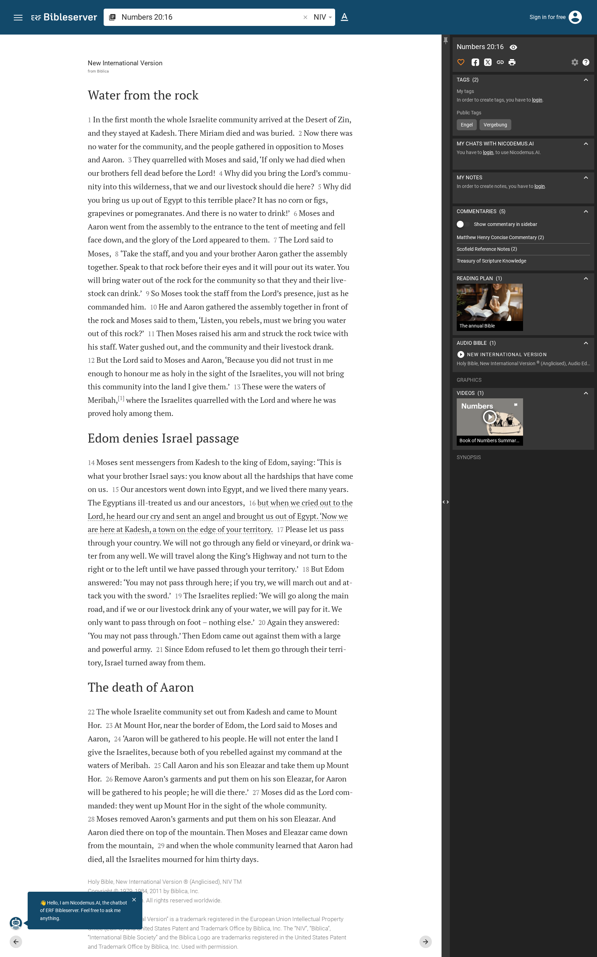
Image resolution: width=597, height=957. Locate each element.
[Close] (134, 900)
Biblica (103, 71)
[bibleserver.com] (64, 18)
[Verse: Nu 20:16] (513, 47)
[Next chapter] (425, 942)
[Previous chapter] (16, 942)
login (537, 100)
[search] (211, 17)
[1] (121, 398)
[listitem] (523, 237)
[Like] (460, 62)
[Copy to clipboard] (500, 62)
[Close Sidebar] (446, 502)
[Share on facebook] (475, 62)
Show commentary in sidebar (505, 224)
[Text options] (344, 17)
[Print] (512, 62)
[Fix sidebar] (446, 41)
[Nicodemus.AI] (16, 923)
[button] (18, 18)
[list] (523, 249)
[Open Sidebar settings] (574, 62)
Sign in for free (548, 17)
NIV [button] (320, 17)
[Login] (575, 17)
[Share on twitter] (487, 62)
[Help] (585, 62)
